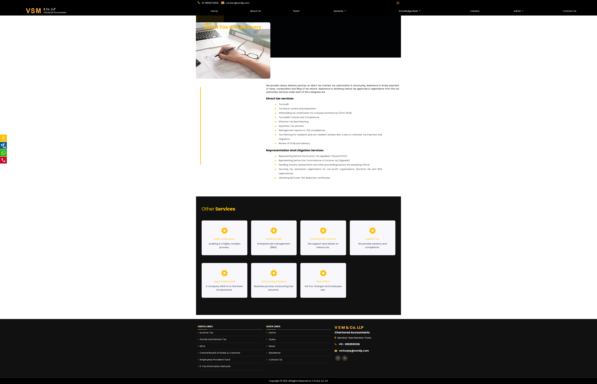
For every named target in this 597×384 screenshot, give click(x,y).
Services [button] (339, 11)
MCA (202, 346)
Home (214, 11)
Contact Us (275, 359)
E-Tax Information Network (215, 366)
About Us (255, 11)
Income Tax (206, 332)
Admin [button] (518, 11)
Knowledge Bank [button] (409, 11)
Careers (474, 11)
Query (272, 339)
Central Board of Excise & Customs (220, 352)
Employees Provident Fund (215, 359)
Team (296, 11)
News (272, 346)
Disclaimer (275, 352)
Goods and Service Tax (213, 339)
